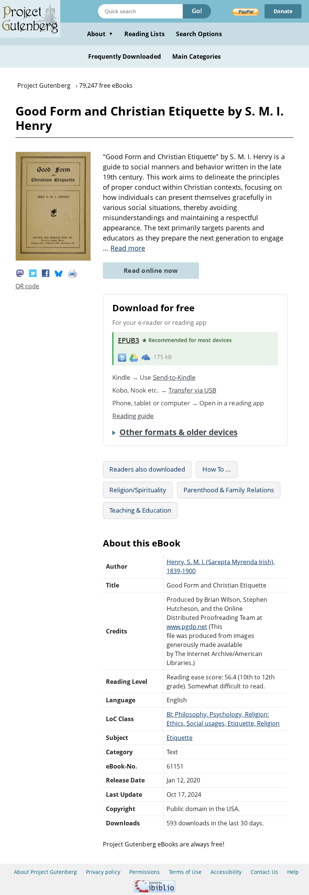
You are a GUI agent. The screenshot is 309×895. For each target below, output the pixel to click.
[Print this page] (72, 272)
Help (293, 871)
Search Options (199, 34)
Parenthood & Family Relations (229, 490)
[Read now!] (53, 258)
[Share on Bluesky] (59, 272)
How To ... (216, 469)
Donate (283, 11)
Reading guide (133, 415)
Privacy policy (103, 871)
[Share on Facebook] (45, 272)
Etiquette (180, 738)
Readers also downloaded (147, 469)
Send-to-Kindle (174, 377)
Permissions (144, 871)
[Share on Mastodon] (20, 272)
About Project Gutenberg (45, 871)
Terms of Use (185, 871)
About (100, 34)
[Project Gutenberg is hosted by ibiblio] (154, 890)
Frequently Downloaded (124, 56)
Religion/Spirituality (137, 490)
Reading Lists (144, 34)
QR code (27, 286)
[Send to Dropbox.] (122, 357)
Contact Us (264, 871)
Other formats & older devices (178, 432)
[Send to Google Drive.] (133, 357)
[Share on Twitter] (33, 272)
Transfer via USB (192, 390)
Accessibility (226, 871)
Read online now (151, 270)
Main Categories (196, 56)
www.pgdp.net (187, 627)
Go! (197, 11)
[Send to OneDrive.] (145, 357)
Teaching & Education (140, 510)
